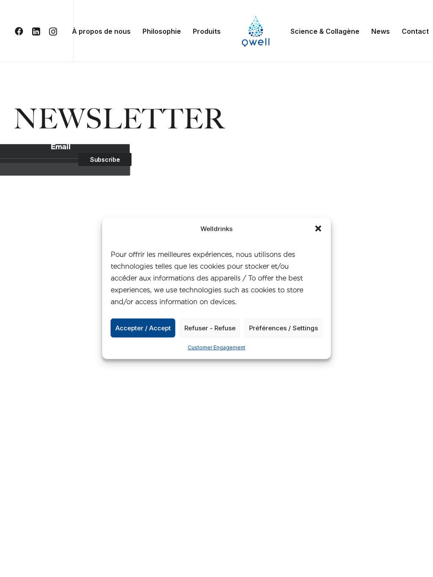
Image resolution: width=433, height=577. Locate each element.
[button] (318, 228)
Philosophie (162, 31)
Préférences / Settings (283, 328)
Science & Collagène (324, 31)
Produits (207, 31)
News (380, 31)
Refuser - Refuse (210, 328)
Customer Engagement (216, 347)
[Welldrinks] (255, 31)
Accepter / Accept (143, 328)
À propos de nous (101, 31)
